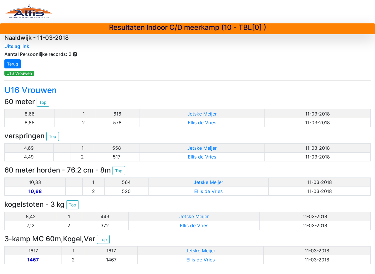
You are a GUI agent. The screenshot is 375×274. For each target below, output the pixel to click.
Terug (12, 63)
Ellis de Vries (202, 122)
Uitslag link (16, 46)
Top (43, 102)
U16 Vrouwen (19, 73)
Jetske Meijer (202, 114)
